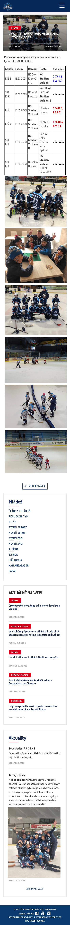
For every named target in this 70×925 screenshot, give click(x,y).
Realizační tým (18, 516)
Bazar (12, 571)
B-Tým (12, 522)
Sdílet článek (37, 486)
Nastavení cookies (35, 920)
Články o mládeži (19, 511)
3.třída (13, 554)
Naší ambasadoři (19, 565)
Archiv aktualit (35, 888)
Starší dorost (18, 527)
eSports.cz (55, 917)
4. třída (13, 549)
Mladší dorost (18, 532)
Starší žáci (16, 538)
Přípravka (15, 560)
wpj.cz (29, 917)
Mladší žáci (16, 543)
